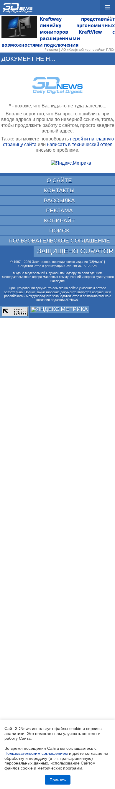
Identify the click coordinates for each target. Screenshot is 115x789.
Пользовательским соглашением (36, 753)
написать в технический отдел (79, 144)
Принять (58, 779)
